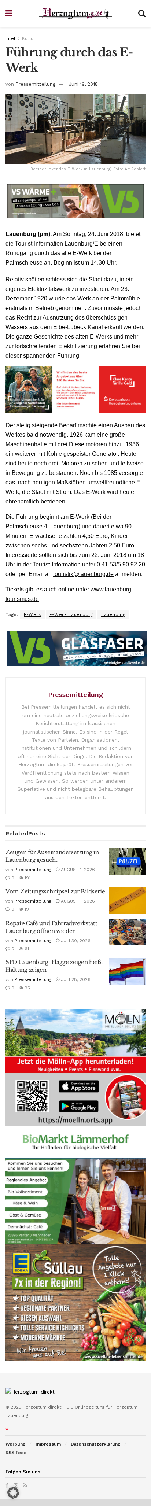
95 (26, 987)
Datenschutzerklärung (96, 1444)
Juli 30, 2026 (75, 940)
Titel (10, 38)
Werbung (15, 1444)
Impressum (48, 1444)
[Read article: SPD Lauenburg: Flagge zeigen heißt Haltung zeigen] (127, 971)
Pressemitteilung (35, 84)
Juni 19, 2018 (83, 84)
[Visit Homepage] (75, 13)
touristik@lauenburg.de (83, 574)
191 (26, 878)
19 (26, 909)
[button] (13, 1493)
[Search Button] (142, 13)
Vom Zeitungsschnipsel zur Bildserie (55, 891)
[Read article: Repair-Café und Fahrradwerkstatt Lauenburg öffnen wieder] (127, 932)
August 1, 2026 (77, 869)
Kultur (28, 38)
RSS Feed (16, 1452)
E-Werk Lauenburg (71, 614)
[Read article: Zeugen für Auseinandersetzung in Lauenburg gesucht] (127, 861)
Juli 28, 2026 (75, 979)
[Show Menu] (8, 13)
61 (26, 948)
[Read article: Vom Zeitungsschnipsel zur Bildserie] (127, 900)
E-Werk (32, 614)
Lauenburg (113, 614)
